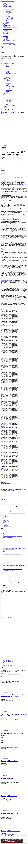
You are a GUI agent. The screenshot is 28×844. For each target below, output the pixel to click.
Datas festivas (8, 13)
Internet (7, 72)
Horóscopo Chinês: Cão (8, 778)
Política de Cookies (10, 101)
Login (4, 3)
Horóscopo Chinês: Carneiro (10, 831)
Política (7, 66)
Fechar (7, 842)
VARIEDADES (6, 34)
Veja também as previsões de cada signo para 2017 (10, 306)
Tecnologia (8, 580)
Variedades (8, 545)
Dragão (2, 369)
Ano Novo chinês (6, 521)
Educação (8, 16)
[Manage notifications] (3, 841)
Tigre (2, 339)
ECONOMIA (6, 23)
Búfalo (2, 324)
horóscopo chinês (5, 280)
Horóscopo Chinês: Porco (9, 761)
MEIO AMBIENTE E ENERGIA (10, 27)
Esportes (7, 74)
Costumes (8, 11)
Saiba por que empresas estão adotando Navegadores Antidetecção (13, 582)
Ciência (7, 71)
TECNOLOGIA (6, 33)
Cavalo (2, 398)
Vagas (7, 37)
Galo (2, 440)
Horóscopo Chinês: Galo (9, 796)
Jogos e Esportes (9, 19)
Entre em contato (6, 660)
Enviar (2, 676)
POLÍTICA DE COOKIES (8, 43)
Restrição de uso (12, 490)
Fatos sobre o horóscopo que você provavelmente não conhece (12, 696)
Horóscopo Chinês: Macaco (10, 813)
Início (2, 112)
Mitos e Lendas (9, 20)
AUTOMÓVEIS (6, 5)
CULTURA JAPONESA (8, 9)
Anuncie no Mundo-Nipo (11, 99)
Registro (5, 4)
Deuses (7, 15)
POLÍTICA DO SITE (7, 41)
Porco (2, 468)
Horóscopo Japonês (23, 184)
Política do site (9, 100)
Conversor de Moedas (10, 105)
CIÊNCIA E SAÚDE (7, 6)
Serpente (3, 384)
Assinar (2, 60)
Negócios (8, 69)
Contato (7, 98)
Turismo (7, 22)
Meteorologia (8, 77)
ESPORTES (5, 24)
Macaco (3, 426)
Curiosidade (8, 12)
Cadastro (7, 38)
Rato (2, 309)
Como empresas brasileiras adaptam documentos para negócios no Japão (14, 565)
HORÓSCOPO (6, 25)
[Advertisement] (14, 129)
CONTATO (5, 39)
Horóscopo (8, 92)
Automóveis (8, 76)
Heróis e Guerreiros (10, 17)
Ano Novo (5, 520)
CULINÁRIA (6, 8)
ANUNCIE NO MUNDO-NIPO (10, 40)
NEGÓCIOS (6, 30)
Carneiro (3, 412)
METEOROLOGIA (7, 29)
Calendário (5, 522)
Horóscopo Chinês (7, 526)
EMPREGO (5, 36)
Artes (7, 10)
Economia (8, 67)
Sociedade (8, 70)
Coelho (2, 354)
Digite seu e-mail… (5, 511)
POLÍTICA (5, 31)
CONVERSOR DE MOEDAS (9, 44)
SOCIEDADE (6, 32)
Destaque (5, 524)
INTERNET (5, 26)
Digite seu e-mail (4, 58)
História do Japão (9, 18)
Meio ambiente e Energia (11, 73)
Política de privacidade (13, 842)
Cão (2, 454)
